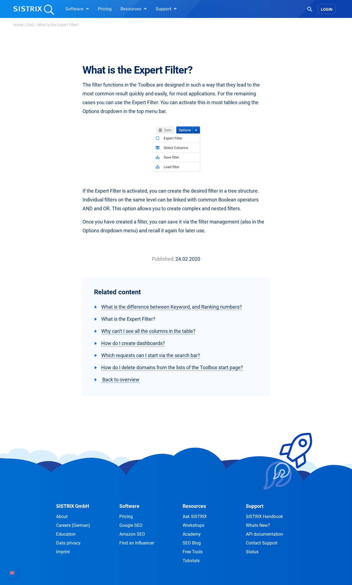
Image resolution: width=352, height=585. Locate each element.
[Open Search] (309, 8)
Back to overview (120, 379)
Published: (163, 259)
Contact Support (261, 543)
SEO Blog (192, 543)
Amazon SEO (132, 534)
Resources (131, 9)
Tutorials (191, 560)
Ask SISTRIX (195, 516)
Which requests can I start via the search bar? (150, 355)
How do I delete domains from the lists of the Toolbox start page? (172, 367)
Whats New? (258, 525)
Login (326, 9)
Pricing (105, 9)
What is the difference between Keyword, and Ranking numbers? (171, 307)
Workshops (193, 525)
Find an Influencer (136, 543)
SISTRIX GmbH (72, 506)
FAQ (30, 25)
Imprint (63, 551)
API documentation (264, 534)
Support (164, 9)
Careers (73, 525)
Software (75, 9)
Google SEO (130, 525)
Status (252, 551)
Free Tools (193, 551)
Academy (192, 534)
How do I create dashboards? (133, 343)
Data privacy (68, 543)
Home (18, 25)
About (62, 516)
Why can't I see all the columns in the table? (148, 331)
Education (66, 534)
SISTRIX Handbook (264, 516)
